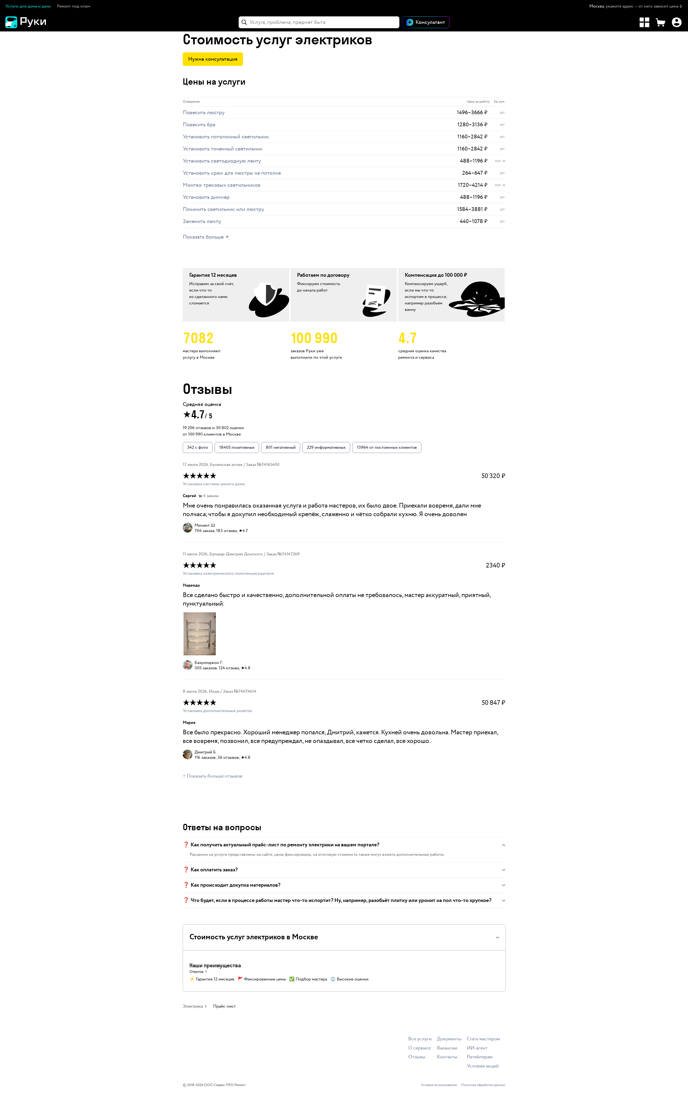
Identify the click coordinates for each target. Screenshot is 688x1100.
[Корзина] (660, 22)
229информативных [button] (326, 447)
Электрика (193, 1006)
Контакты (447, 1057)
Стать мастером (483, 1039)
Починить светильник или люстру (223, 209)
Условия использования (439, 1085)
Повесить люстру (204, 112)
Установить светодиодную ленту (222, 161)
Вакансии (447, 1048)
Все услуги (420, 1039)
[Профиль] (677, 22)
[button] (636, 6)
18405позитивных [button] (237, 447)
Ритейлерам (479, 1057)
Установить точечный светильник (223, 149)
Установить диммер (206, 197)
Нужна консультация (213, 59)
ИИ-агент (477, 1048)
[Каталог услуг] (644, 22)
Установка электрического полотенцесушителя (228, 573)
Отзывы (416, 1057)
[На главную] (34, 22)
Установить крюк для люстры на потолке (232, 173)
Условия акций (483, 1066)
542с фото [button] (197, 447)
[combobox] (319, 22)
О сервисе (419, 1048)
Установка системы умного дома (214, 484)
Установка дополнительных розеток (217, 711)
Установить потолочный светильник (226, 137)
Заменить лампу (202, 221)
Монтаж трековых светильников (221, 185)
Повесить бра (199, 124)
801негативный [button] (281, 447)
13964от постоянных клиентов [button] (387, 447)
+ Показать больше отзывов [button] (212, 776)
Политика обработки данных (483, 1085)
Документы (449, 1039)
